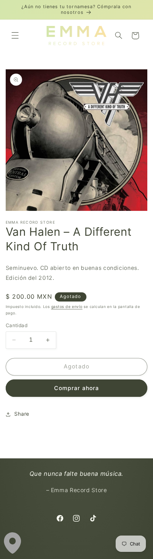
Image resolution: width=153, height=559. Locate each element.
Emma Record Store (61, 554)
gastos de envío (67, 306)
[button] (15, 35)
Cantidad (16, 325)
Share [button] (22, 414)
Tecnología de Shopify (108, 554)
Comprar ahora (76, 388)
